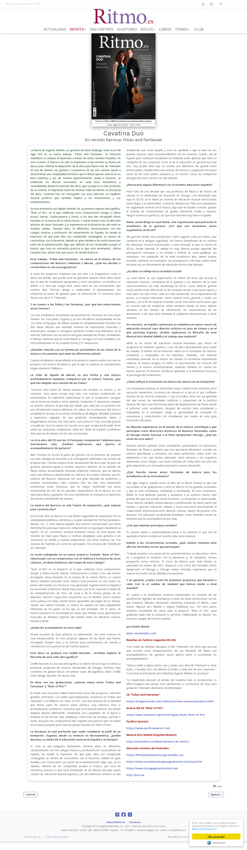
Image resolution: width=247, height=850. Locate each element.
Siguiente (215, 794)
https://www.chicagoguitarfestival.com (152, 768)
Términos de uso (32, 836)
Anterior (31, 794)
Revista (79, 29)
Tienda (183, 29)
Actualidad (55, 29)
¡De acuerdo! (216, 836)
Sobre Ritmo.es (116, 822)
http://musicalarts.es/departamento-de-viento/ (157, 741)
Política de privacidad (57, 836)
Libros (165, 29)
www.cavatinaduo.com (141, 633)
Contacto (135, 822)
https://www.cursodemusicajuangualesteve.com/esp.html (164, 761)
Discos (148, 29)
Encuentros (102, 29)
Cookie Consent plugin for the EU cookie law (216, 843)
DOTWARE (189, 836)
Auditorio (127, 29)
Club (198, 29)
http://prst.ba (135, 775)
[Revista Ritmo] (123, 16)
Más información (204, 829)
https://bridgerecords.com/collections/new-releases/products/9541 (170, 701)
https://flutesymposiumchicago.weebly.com (155, 755)
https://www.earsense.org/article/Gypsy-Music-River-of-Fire (165, 714)
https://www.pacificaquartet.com (148, 728)
